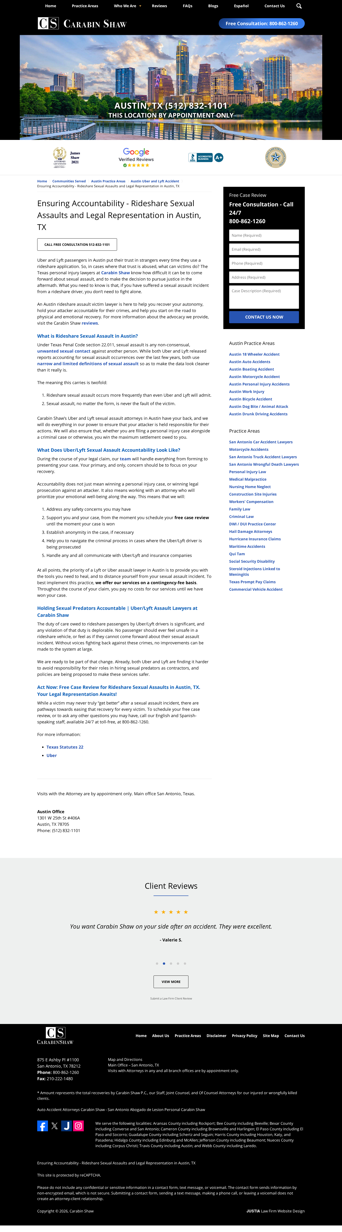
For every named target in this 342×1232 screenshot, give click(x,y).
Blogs (213, 5)
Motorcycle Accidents (248, 449)
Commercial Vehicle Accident (256, 589)
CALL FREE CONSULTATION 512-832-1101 (77, 244)
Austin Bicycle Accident (250, 399)
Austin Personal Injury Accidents (259, 384)
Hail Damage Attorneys (250, 531)
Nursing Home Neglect (250, 486)
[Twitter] (54, 1126)
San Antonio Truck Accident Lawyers (263, 456)
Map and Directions (125, 1059)
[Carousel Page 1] (157, 963)
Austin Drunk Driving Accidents (258, 413)
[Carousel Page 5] (184, 963)
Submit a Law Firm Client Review (171, 998)
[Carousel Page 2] (164, 963)
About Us (160, 1035)
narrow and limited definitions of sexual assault (88, 363)
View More (171, 981)
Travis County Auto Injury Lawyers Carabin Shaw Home (82, 23)
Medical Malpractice (247, 479)
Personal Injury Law (247, 471)
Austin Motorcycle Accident (254, 376)
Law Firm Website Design (276, 1211)
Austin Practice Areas (252, 343)
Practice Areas (85, 5)
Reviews (159, 5)
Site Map (271, 1035)
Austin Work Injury (246, 391)
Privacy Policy (244, 1035)
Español (241, 5)
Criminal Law (241, 516)
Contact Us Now (264, 317)
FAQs (187, 5)
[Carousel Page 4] (177, 963)
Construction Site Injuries (253, 494)
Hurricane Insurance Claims (255, 538)
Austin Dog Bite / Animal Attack (258, 406)
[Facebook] (42, 1126)
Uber (52, 755)
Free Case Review (247, 195)
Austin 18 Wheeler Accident (254, 354)
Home (50, 5)
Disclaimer (216, 1035)
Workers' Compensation (251, 501)
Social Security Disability (252, 561)
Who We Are (125, 5)
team (125, 459)
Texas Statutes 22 (65, 747)
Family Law (239, 509)
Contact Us (275, 5)
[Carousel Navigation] (171, 963)
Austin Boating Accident (251, 369)
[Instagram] (78, 1126)
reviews (90, 323)
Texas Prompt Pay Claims (252, 581)
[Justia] (66, 1126)
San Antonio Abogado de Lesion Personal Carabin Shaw (156, 1109)
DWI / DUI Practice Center (252, 524)
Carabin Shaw (115, 272)
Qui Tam (237, 553)
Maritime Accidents (247, 546)
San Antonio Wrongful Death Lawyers (264, 464)
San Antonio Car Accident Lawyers (261, 441)
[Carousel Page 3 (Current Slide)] (171, 963)
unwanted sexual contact (64, 351)
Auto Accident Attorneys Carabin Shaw (71, 1109)
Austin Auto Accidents (249, 361)
